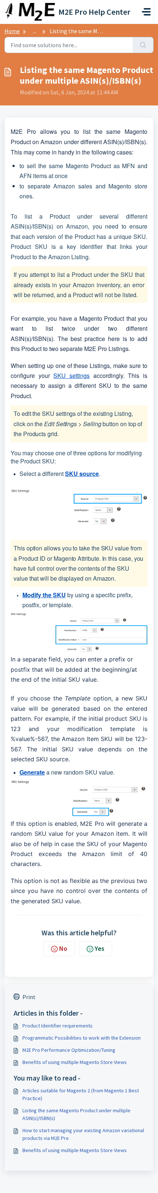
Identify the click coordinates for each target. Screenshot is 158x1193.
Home (12, 31)
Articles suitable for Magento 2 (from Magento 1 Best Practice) (80, 1094)
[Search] (143, 45)
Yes (99, 948)
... (34, 31)
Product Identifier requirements (57, 1025)
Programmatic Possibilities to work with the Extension (81, 1037)
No (63, 948)
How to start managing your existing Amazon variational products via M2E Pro (83, 1134)
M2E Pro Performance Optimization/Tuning (68, 1050)
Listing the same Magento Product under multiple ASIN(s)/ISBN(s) (76, 1114)
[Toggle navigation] (146, 11)
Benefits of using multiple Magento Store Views (74, 1062)
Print (29, 997)
